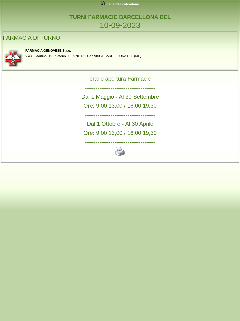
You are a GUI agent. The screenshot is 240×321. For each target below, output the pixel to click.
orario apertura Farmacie (120, 78)
